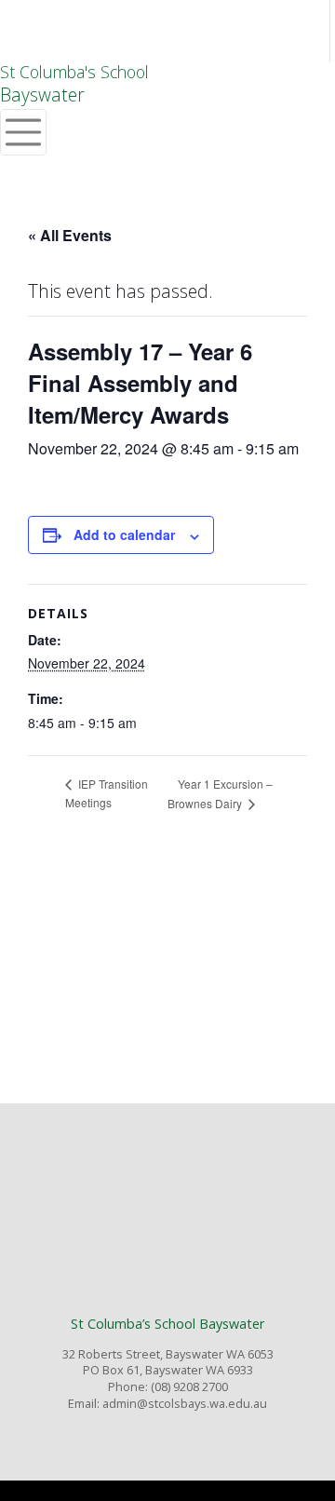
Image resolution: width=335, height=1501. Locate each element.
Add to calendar (124, 534)
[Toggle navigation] (23, 132)
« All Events (70, 235)
